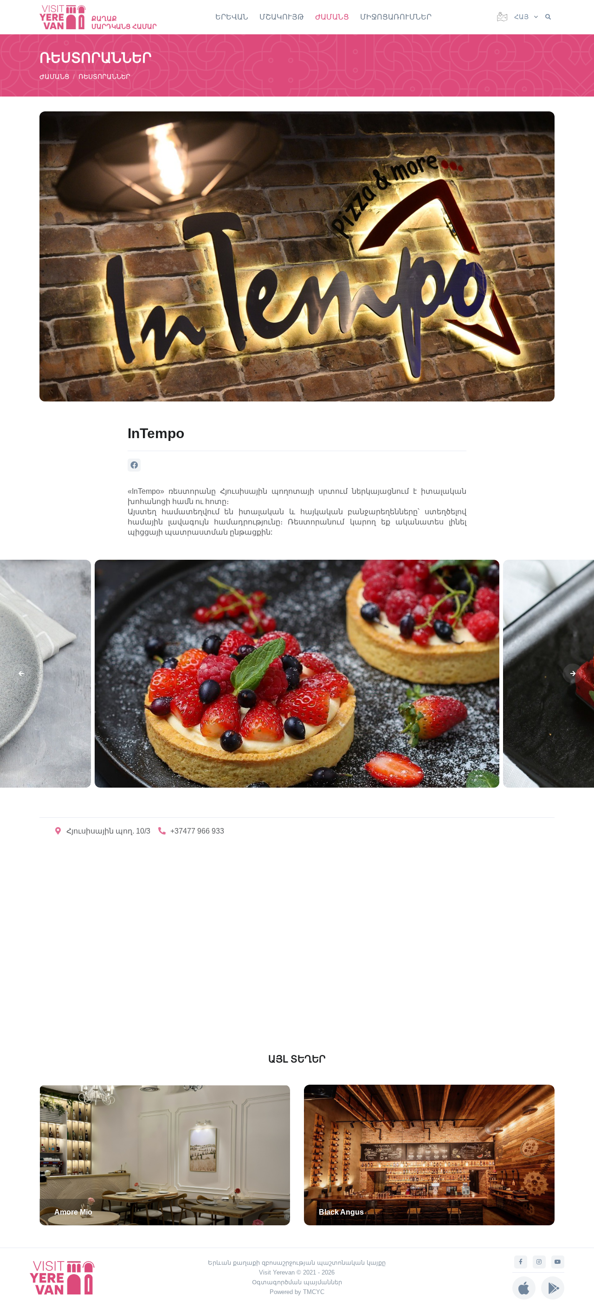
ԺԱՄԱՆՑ (332, 17)
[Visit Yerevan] (67, 17)
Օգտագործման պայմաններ (297, 1282)
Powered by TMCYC (297, 1291)
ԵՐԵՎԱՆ (231, 17)
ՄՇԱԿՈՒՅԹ (281, 17)
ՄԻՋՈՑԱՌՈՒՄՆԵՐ (396, 17)
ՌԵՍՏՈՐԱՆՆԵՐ (104, 76)
